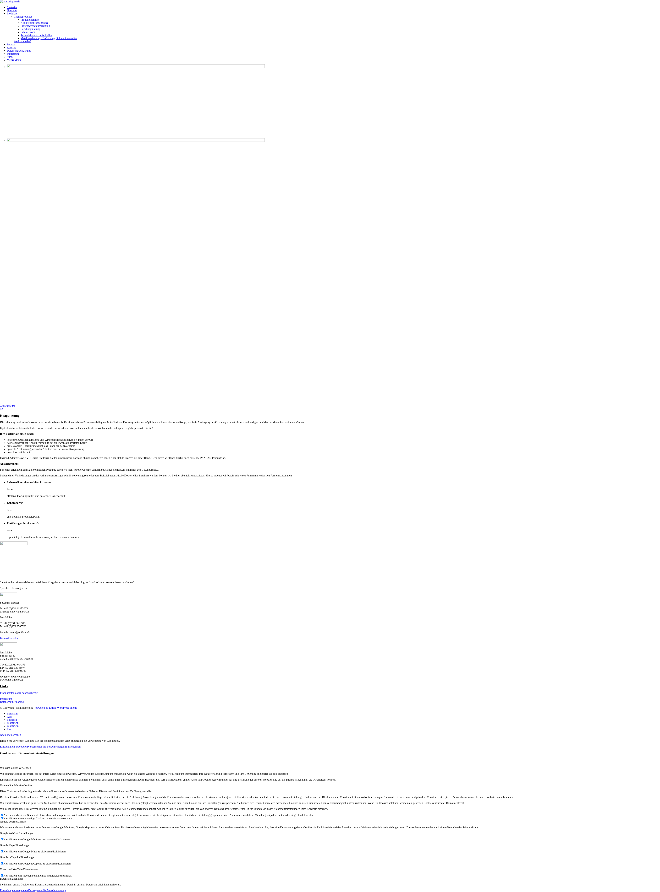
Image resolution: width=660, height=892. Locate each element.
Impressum (6, 698)
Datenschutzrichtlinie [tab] (11, 878)
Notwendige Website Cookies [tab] (16, 785)
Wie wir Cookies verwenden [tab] (15, 767)
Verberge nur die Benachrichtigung (47, 746)
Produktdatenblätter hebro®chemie (19, 692)
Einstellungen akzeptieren (14, 746)
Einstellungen (73, 746)
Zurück (4, 405)
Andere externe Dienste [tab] (13, 821)
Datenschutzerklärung (12, 701)
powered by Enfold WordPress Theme (56, 707)
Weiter (11, 405)
